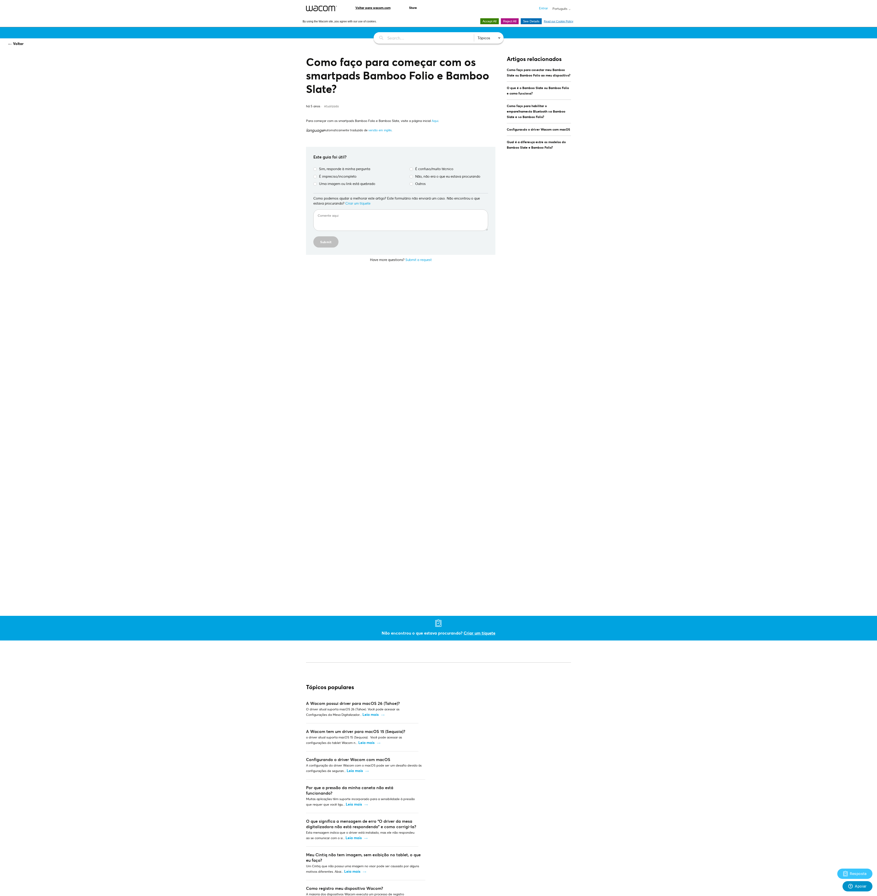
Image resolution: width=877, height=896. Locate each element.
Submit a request (418, 259)
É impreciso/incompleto (338, 176)
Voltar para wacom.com (373, 8)
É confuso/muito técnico (434, 168)
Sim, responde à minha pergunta (344, 168)
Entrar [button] (543, 8)
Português (560, 9)
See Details (531, 21)
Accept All (490, 21)
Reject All (509, 21)
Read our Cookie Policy (558, 21)
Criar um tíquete (357, 203)
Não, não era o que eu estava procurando (447, 176)
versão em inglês (380, 130)
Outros (420, 183)
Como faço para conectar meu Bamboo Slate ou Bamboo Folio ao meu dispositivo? (539, 72)
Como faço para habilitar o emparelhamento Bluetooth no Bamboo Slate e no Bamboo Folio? (536, 111)
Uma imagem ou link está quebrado (347, 183)
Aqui (435, 121)
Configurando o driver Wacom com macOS (538, 129)
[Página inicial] (321, 8)
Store (413, 8)
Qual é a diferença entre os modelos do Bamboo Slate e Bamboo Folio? (536, 145)
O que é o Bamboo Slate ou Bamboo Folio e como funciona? (538, 90)
